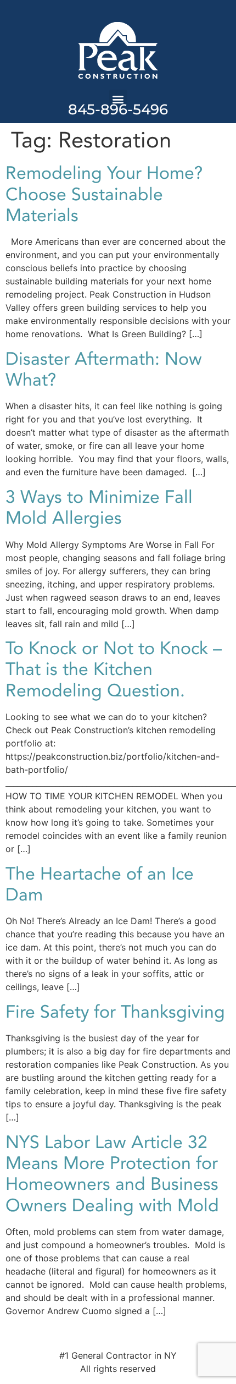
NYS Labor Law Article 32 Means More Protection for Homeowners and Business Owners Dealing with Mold (112, 1174)
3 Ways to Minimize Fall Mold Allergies (99, 507)
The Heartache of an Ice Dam (99, 884)
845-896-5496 (118, 109)
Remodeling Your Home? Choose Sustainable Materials (104, 194)
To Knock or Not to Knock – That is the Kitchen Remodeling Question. (113, 669)
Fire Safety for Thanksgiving (115, 1012)
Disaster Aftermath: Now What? (103, 369)
